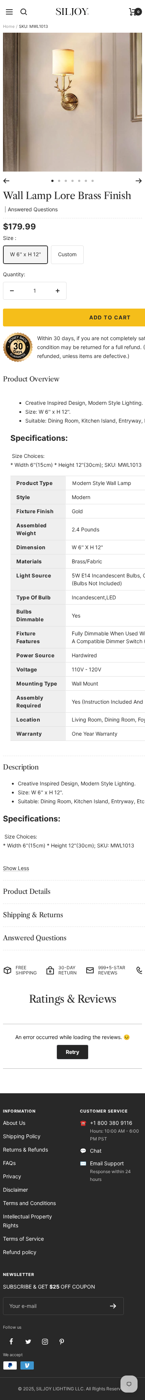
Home (8, 26)
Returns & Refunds (25, 1149)
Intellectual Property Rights (27, 1220)
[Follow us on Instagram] (44, 1341)
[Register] (113, 1306)
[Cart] (133, 12)
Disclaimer (15, 1189)
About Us (14, 1123)
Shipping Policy (22, 1136)
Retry (72, 1052)
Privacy (12, 1176)
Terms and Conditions (29, 1203)
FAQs (9, 1163)
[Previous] (6, 180)
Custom (67, 254)
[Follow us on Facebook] (11, 1341)
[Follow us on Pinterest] (61, 1341)
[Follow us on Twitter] (28, 1341)
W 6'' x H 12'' (25, 254)
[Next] (139, 180)
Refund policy (19, 1252)
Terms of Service (23, 1238)
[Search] (23, 12)
